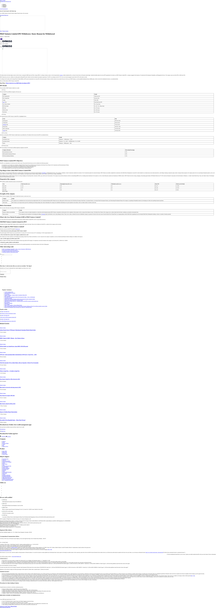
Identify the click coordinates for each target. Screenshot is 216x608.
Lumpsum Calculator (8, 298)
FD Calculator (7, 294)
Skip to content (2, 0)
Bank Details (4, 473)
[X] (3, 486)
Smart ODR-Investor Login (7, 477)
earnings (61, 75)
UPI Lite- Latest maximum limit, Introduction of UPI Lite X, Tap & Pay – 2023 (18, 354)
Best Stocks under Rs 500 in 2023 (7, 403)
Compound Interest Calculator (9, 293)
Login (1, 8)
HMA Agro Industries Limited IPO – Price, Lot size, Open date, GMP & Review (16, 249)
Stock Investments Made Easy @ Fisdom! (7, 158)
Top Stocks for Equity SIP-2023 (7, 395)
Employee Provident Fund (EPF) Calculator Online (13, 300)
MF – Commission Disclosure (7, 480)
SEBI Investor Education (6, 478)
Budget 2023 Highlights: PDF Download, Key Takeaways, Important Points (18, 307)
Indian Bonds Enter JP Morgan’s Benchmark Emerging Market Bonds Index (18, 330)
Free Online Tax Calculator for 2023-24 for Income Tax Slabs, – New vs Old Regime (19, 297)
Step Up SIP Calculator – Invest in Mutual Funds (13, 305)
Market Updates (5, 31)
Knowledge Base (5, 458)
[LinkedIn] (3, 490)
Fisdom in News (5, 446)
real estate (43, 214)
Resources (4, 5)
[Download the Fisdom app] (5, 607)
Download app (5, 8)
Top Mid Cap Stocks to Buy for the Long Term (10, 251)
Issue (4, 102)
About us (4, 441)
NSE (51, 549)
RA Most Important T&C (6, 466)
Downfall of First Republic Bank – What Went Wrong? (13, 420)
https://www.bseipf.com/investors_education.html (154, 552)
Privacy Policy (4, 464)
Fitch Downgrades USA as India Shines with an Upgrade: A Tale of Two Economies (19, 362)
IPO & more (4, 453)
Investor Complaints (5, 468)
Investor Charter (5, 467)
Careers (3, 444)
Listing (4, 130)
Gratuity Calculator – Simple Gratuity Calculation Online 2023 (15, 295)
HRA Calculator (7, 296)
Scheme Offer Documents (6, 472)
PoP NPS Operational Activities (8, 479)
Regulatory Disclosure (6, 475)
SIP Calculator (7, 304)
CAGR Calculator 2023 (8, 292)
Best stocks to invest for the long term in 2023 (10, 387)
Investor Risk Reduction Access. (6, 550)
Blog (1, 31)
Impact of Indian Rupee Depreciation (8, 412)
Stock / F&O (4, 451)
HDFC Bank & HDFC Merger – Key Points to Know (12, 338)
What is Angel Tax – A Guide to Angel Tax (10, 371)
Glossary (3, 474)
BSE (49, 549)
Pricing (3, 442)
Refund (3, 471)
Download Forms (5, 469)
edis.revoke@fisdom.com (16, 556)
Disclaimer (4, 470)
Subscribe (2, 274)
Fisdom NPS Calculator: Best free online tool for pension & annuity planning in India (19, 299)
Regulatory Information (6, 476)
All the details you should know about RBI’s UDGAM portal (14, 346)
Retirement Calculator (8, 303)
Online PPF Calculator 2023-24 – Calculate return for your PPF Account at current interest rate (21, 301)
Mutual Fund (4, 452)
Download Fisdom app (4, 15)
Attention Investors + (3, 558)
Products (4, 4)
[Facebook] (3, 488)
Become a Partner (5, 443)
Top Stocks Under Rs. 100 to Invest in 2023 (10, 252)
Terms (3, 465)
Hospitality (44, 172)
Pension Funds (4, 454)
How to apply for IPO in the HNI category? (10, 250)
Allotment (4, 124)
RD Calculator (7, 302)
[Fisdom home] (5, 1)
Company (4, 6)
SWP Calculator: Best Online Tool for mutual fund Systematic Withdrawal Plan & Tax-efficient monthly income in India (25, 306)
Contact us (4, 459)
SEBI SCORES (14, 547)
